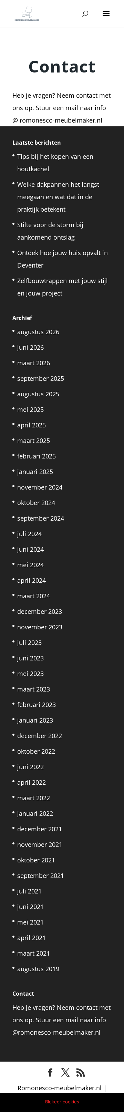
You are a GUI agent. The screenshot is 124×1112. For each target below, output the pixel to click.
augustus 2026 (38, 332)
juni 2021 (30, 906)
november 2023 (39, 627)
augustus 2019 (38, 969)
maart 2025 (33, 440)
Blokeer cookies (62, 1101)
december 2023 (39, 611)
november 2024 (39, 487)
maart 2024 (33, 596)
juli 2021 (29, 891)
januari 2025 (35, 471)
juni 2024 (30, 549)
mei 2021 (30, 922)
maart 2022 (33, 798)
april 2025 (31, 425)
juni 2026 (30, 347)
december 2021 (39, 829)
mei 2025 (30, 409)
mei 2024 (30, 565)
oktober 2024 (36, 503)
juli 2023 (29, 642)
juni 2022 (30, 767)
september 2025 (40, 378)
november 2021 (39, 844)
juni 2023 (30, 658)
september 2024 (40, 518)
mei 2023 (30, 673)
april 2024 (31, 580)
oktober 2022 (36, 751)
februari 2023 (36, 704)
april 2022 (31, 782)
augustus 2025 (38, 394)
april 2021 (31, 938)
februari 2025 (36, 456)
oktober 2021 (36, 860)
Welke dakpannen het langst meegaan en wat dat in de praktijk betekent (58, 196)
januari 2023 (35, 720)
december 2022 (39, 736)
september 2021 (40, 875)
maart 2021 (33, 953)
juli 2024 (29, 534)
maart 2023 (33, 689)
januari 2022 (35, 813)
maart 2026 (33, 363)
